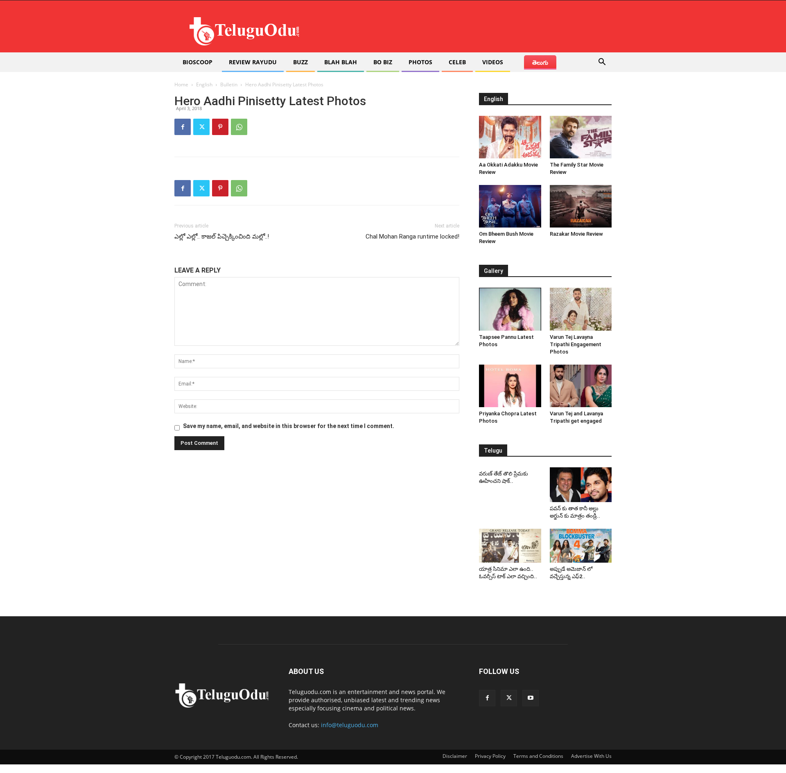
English (204, 84)
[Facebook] (182, 127)
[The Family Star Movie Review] (581, 137)
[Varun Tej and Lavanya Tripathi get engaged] (581, 386)
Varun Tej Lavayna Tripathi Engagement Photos (575, 344)
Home (181, 84)
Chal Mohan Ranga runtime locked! (412, 236)
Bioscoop (197, 62)
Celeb (457, 62)
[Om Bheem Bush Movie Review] (510, 206)
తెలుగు (540, 62)
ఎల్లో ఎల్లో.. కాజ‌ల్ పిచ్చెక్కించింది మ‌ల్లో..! (221, 236)
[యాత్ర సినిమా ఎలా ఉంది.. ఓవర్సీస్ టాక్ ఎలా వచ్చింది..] (510, 546)
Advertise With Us (591, 756)
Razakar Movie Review (576, 234)
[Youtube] (530, 698)
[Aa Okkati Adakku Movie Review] (510, 137)
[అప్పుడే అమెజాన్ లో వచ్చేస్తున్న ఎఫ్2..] (581, 546)
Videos (492, 62)
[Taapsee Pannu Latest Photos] (510, 309)
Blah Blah (340, 62)
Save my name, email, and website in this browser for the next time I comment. (288, 426)
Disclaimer (455, 756)
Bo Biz (382, 62)
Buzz (300, 62)
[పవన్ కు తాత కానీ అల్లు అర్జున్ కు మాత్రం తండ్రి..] (581, 484)
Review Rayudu (253, 62)
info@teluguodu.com (349, 725)
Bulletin (228, 84)
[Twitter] (201, 127)
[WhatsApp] (239, 127)
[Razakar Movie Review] (581, 206)
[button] (602, 63)
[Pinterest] (220, 127)
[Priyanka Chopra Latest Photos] (510, 386)
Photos (420, 62)
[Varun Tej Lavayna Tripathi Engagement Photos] (581, 309)
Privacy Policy (490, 756)
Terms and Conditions (538, 756)
